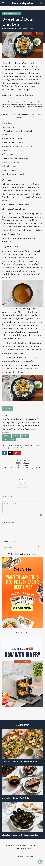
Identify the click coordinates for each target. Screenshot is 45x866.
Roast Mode (29, 445)
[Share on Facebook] (4, 453)
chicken (10, 445)
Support (28, 848)
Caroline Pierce (9, 28)
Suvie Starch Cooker (16, 448)
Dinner (24, 435)
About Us (18, 848)
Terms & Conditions (30, 845)
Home (8, 845)
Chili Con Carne (22, 463)
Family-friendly (19, 445)
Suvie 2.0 (37, 445)
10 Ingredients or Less (11, 13)
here (8, 106)
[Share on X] (10, 453)
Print (6, 408)
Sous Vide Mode (9, 439)
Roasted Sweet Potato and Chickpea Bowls (22, 467)
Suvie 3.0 (5, 448)
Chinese (16, 435)
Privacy (16, 845)
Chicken (6, 435)
